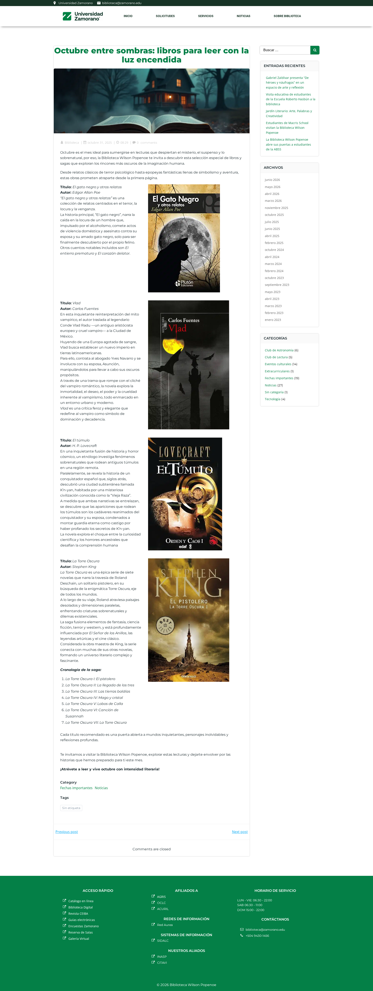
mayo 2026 (272, 187)
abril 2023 (272, 299)
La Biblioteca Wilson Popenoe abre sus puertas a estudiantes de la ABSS (288, 144)
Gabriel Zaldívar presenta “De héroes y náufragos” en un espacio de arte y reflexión (287, 82)
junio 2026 (272, 180)
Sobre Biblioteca (287, 16)
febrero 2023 (274, 313)
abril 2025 (272, 236)
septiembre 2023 (277, 285)
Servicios (205, 16)
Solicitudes (165, 16)
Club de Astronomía (279, 350)
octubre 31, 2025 (100, 142)
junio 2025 (272, 229)
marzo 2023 (273, 306)
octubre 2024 (274, 250)
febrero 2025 (274, 243)
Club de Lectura (276, 357)
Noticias (243, 16)
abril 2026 (272, 194)
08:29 (124, 142)
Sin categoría (274, 392)
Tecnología (272, 399)
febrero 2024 (274, 271)
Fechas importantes (76, 787)
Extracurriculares (277, 371)
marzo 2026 (273, 201)
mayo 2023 (272, 292)
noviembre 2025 (276, 208)
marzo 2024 (273, 264)
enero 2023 (273, 320)
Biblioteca (72, 142)
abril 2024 (272, 257)
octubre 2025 (274, 215)
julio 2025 (272, 222)
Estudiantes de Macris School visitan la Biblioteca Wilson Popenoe (287, 128)
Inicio (128, 16)
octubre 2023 (274, 278)
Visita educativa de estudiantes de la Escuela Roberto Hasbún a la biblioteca (290, 99)
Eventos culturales (278, 364)
